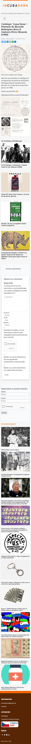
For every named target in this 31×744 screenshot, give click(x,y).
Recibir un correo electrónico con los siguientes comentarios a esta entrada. (15, 359)
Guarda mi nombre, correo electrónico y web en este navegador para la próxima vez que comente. (15, 333)
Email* (6, 318)
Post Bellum (4, 716)
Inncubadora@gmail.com (8, 703)
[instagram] (7, 735)
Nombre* (6, 313)
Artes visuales (10, 38)
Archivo (3, 38)
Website (6, 322)
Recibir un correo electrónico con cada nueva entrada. (15, 369)
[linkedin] (9, 735)
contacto (4, 706)
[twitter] (4, 735)
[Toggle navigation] (4, 18)
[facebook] (2, 735)
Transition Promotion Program (10, 719)
